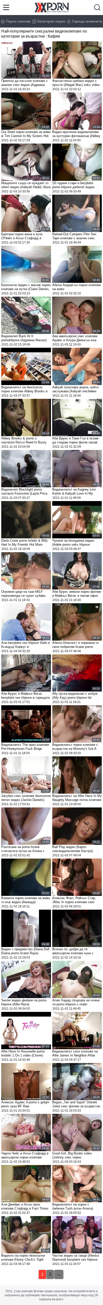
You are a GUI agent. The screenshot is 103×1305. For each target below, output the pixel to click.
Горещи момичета (87, 21)
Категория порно (51, 21)
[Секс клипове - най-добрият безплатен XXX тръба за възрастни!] (51, 8)
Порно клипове (18, 21)
